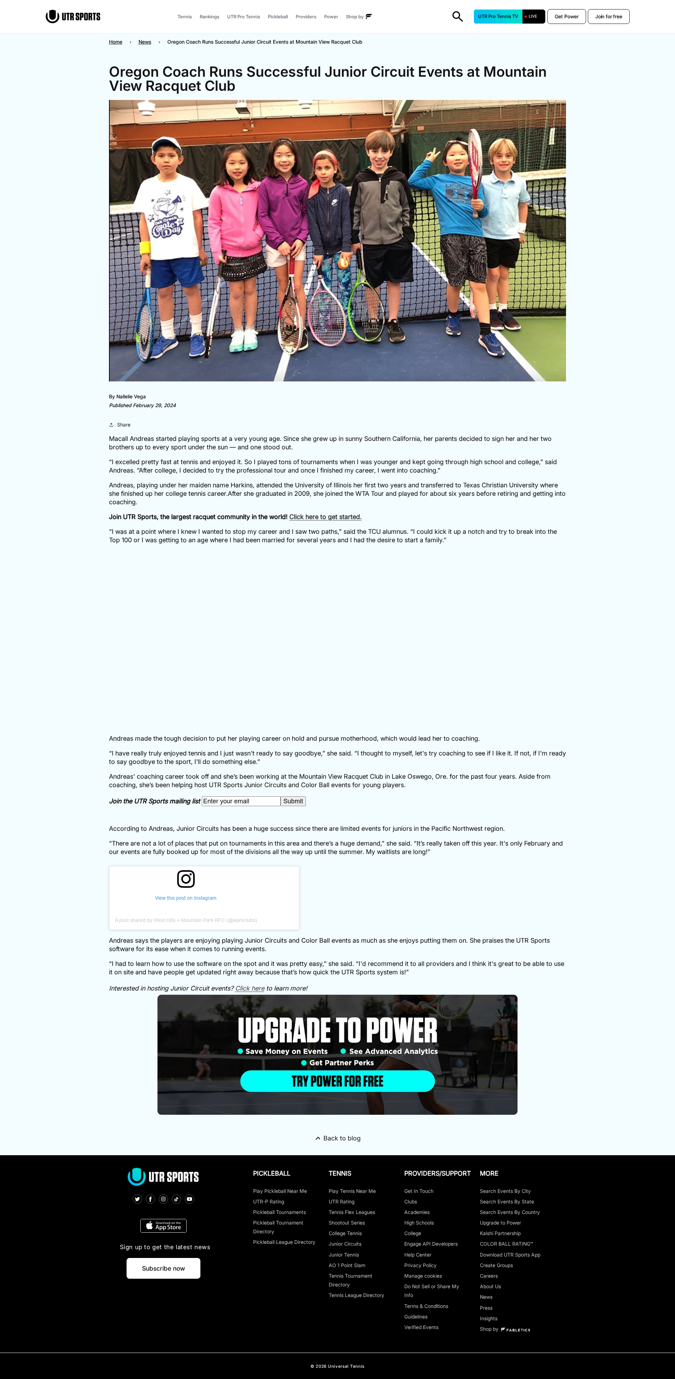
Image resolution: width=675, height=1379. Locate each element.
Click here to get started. (325, 516)
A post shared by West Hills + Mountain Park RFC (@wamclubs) (186, 920)
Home (115, 42)
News (145, 42)
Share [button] (123, 425)
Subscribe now (163, 1268)
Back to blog (342, 1138)
